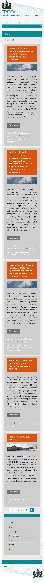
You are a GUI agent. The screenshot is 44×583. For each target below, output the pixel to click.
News (11, 527)
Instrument (11, 348)
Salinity (26, 348)
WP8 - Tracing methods (15, 249)
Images (11, 545)
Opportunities (14, 536)
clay (22, 136)
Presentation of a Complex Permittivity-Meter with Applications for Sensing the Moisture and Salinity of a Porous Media (21, 271)
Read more (13, 125)
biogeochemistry (23, 423)
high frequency (12, 252)
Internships (13, 531)
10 (27, 510)
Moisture (19, 348)
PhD (10, 540)
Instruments (11, 339)
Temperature (11, 350)
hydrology (24, 254)
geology (32, 249)
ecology (32, 423)
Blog (10, 549)
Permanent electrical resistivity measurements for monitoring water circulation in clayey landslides (21, 54)
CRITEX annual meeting (15, 499)
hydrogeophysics (13, 142)
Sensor (33, 348)
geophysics (29, 136)
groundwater (11, 139)
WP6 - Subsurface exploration (24, 246)
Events (11, 523)
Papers (9, 133)
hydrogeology (22, 139)
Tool (18, 350)
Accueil (7, 40)
